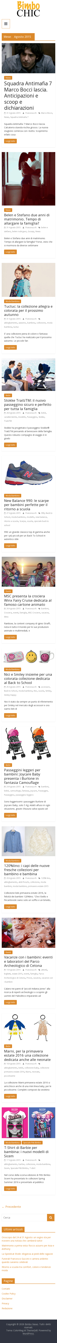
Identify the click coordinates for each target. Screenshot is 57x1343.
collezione (41, 322)
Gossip (31, 231)
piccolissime (9, 1076)
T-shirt (32, 1168)
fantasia (25, 790)
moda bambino (18, 517)
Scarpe (23, 521)
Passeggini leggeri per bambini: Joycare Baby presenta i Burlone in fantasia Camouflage (22, 776)
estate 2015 (17, 973)
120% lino (45, 878)
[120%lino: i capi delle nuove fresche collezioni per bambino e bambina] (28, 828)
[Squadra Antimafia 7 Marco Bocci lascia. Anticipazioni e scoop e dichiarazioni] (28, 45)
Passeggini (43, 790)
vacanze (45, 612)
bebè (43, 413)
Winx (6, 616)
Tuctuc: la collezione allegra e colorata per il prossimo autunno (28, 310)
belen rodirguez (19, 231)
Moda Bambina (12, 301)
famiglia (23, 612)
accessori (45, 687)
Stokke (41, 417)
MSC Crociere (34, 612)
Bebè (8, 395)
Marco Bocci (46, 113)
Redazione (7, 1308)
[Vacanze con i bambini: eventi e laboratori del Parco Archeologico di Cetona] (28, 919)
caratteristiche (10, 417)
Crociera (8, 612)
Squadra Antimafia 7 (19, 117)
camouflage (15, 790)
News (8, 77)
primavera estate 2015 (38, 886)
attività (44, 969)
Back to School (10, 690)
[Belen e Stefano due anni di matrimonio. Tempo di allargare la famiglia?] (28, 154)
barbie (22, 1164)
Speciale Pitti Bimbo (32, 1142)
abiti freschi (24, 882)
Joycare (33, 790)
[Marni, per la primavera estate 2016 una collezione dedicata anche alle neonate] (28, 1015)
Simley (48, 690)
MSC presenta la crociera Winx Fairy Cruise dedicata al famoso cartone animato (28, 600)
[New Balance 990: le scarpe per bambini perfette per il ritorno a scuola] (28, 458)
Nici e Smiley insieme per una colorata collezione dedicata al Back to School (28, 678)
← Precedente (11, 1207)
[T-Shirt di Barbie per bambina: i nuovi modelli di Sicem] (28, 1109)
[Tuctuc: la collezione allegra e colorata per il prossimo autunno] (28, 265)
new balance (41, 517)
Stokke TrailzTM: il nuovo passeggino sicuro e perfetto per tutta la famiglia (27, 404)
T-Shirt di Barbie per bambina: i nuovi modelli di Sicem (26, 1151)
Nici (35, 690)
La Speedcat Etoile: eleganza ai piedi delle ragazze (27, 1253)
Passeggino (32, 417)
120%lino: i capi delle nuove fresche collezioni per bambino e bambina (27, 869)
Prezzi (29, 978)
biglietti (7, 973)
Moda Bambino (13, 495)
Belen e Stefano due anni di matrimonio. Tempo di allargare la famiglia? (27, 219)
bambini (45, 608)
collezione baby (32, 1067)
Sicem (6, 1168)
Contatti (6, 1288)
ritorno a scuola (11, 521)
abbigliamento (10, 322)
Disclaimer (7, 1298)
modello (22, 417)
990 (42, 513)
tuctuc (16, 327)
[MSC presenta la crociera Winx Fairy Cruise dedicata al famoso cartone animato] (28, 558)
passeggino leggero (25, 795)
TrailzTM (8, 421)
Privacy (5, 1303)
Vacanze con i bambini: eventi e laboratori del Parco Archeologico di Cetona (28, 961)
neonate (35, 1071)
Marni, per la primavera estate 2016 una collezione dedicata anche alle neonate (27, 1055)
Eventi (8, 591)
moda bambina (25, 690)
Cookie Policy (9, 1293)
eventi (16, 612)
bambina (31, 322)
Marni (28, 1071)
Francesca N (31, 113)
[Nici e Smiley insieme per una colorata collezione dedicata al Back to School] (28, 650)
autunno (22, 322)
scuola (30, 521)
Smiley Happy (10, 695)
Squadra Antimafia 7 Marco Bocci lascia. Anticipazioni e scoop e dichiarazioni (28, 95)
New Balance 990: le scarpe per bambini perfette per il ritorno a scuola (26, 504)
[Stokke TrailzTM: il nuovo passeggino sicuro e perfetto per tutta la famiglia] (28, 360)
